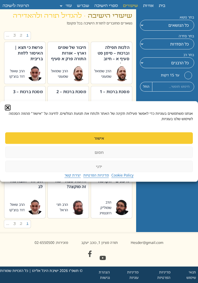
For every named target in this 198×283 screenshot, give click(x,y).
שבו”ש (83, 6)
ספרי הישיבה (106, 6)
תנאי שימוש (191, 275)
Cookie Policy (122, 175)
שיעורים (130, 6)
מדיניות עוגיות (132, 275)
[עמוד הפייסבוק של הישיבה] (90, 254)
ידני (99, 166)
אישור (99, 138)
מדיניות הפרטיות (96, 175)
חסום (99, 152)
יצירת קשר (72, 175)
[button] (7, 107)
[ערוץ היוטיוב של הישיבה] (102, 258)
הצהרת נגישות (104, 275)
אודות (148, 6)
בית (162, 6)
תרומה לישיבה (16, 6)
